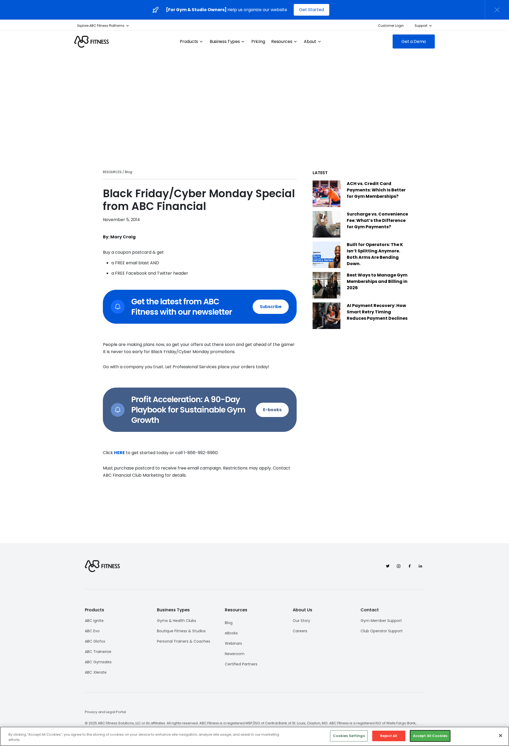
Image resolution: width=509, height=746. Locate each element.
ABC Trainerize (98, 651)
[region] (254, 736)
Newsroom (234, 653)
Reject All (388, 735)
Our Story (301, 620)
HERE (119, 453)
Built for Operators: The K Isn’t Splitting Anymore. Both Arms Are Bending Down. (375, 254)
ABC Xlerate (96, 672)
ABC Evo (92, 631)
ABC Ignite (94, 620)
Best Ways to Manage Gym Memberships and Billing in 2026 (377, 281)
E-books (272, 410)
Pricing (258, 41)
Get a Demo (413, 41)
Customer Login (391, 25)
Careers (300, 631)
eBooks (231, 633)
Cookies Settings (349, 735)
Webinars (233, 643)
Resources (281, 41)
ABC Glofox (95, 641)
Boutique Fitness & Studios (181, 631)
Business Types (225, 41)
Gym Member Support (381, 620)
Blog (228, 622)
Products (189, 41)
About (310, 41)
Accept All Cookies (430, 735)
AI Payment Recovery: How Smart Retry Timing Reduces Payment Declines (377, 311)
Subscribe (271, 307)
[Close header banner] (497, 10)
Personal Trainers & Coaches (183, 641)
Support (421, 25)
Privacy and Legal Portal (105, 712)
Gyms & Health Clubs (176, 620)
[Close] (500, 735)
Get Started (311, 10)
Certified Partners (241, 664)
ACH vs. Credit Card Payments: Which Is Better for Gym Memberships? (376, 190)
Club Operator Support (382, 631)
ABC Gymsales (98, 662)
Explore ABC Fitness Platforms (100, 25)
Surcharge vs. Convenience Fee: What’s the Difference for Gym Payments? (377, 220)
